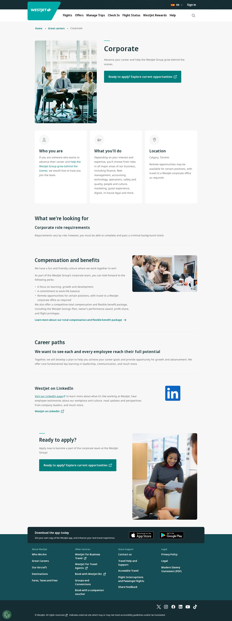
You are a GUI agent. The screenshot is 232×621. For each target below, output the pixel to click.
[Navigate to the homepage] (45, 11)
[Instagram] (166, 607)
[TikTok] (195, 607)
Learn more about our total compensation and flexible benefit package (78, 319)
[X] (159, 607)
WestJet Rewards (155, 15)
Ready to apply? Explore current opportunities (140, 77)
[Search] (193, 15)
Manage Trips (95, 15)
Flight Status (131, 15)
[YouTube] (188, 607)
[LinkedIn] (180, 607)
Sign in (191, 5)
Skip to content (3, 7)
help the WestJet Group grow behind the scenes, (60, 166)
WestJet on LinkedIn (47, 411)
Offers (79, 15)
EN (177, 5)
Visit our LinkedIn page (49, 396)
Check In (114, 15)
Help (173, 15)
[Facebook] (173, 607)
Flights (67, 15)
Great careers (56, 28)
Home (38, 28)
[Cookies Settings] (6, 614)
